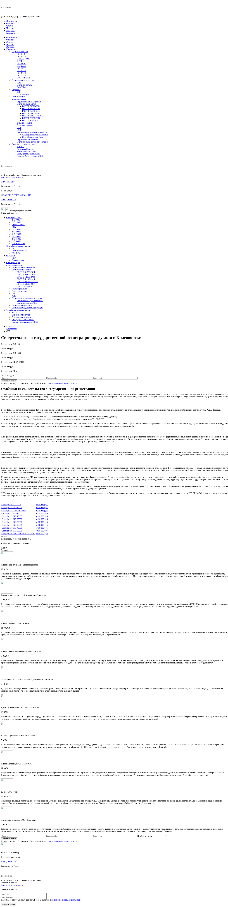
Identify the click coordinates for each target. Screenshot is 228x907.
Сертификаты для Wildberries (35, 135)
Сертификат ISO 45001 (11, 528)
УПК (19, 92)
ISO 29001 (21, 70)
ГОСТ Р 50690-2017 (31, 118)
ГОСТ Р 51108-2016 (31, 113)
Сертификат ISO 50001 (11, 531)
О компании (11, 21)
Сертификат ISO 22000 (11, 522)
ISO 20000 (21, 66)
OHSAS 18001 (23, 59)
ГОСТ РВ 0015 (23, 78)
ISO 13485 (21, 63)
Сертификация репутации (23, 80)
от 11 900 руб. (42, 505)
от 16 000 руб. (42, 516)
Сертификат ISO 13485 (11, 516)
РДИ (19, 130)
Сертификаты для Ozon (32, 137)
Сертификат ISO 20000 (11, 519)
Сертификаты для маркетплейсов (32, 132)
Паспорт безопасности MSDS (30, 156)
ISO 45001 (21, 73)
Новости (10, 28)
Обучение (16, 89)
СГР (19, 127)
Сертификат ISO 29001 (11, 525)
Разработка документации (23, 144)
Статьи (9, 26)
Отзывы (10, 23)
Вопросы (10, 30)
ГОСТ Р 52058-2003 (31, 111)
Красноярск (11, 329)
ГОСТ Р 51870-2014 (31, 106)
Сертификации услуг (26, 104)
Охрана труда (23, 94)
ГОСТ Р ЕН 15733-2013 (33, 116)
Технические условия (26, 151)
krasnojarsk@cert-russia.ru (12, 177)
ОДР (19, 82)
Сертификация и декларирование (20, 98)
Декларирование (24, 123)
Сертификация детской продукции (32, 142)
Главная (9, 326)
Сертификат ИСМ (9, 513)
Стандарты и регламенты (28, 154)
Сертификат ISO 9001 (11, 505)
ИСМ (19, 61)
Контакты (10, 33)
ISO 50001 (21, 75)
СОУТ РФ (21, 87)
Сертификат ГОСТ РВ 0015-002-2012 (18, 534)
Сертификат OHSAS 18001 (13, 510)
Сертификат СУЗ (24, 85)
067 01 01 (8, 182)
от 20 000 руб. (42, 513)
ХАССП (20, 146)
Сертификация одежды (27, 139)
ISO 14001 (21, 56)
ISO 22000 (21, 68)
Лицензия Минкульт (26, 149)
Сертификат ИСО (20, 51)
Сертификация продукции (29, 101)
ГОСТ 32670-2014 (30, 120)
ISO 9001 (21, 54)
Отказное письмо (24, 125)
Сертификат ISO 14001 (11, 507)
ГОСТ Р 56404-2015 (31, 108)
